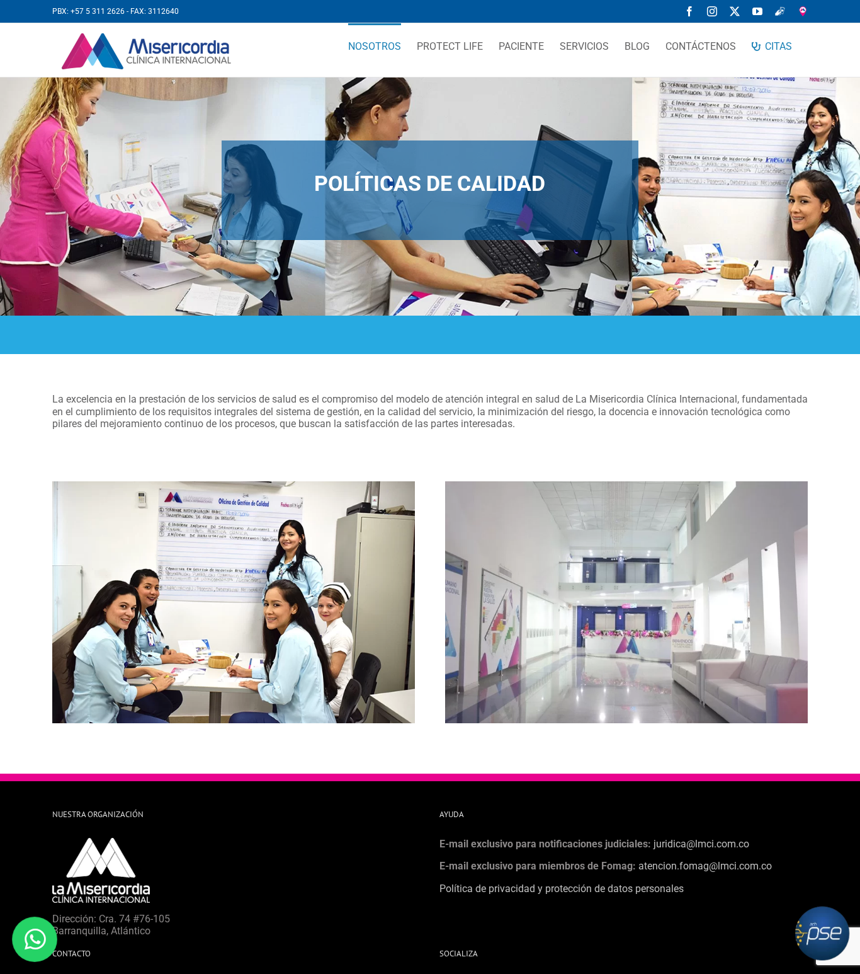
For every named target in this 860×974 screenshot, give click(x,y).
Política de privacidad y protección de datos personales (561, 889)
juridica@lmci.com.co (701, 844)
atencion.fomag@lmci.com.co (705, 866)
